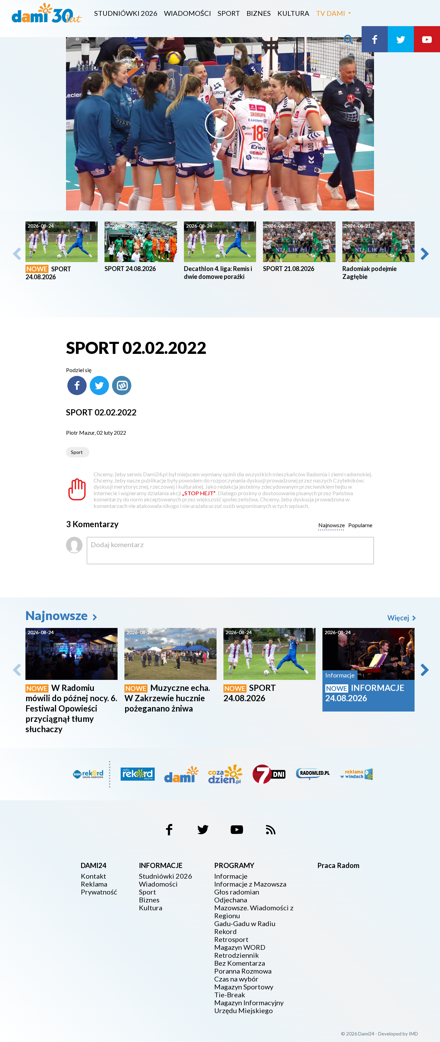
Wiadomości (187, 13)
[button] (424, 254)
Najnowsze (57, 615)
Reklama (94, 884)
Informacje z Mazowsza (250, 884)
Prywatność (99, 892)
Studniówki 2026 (125, 13)
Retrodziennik (236, 955)
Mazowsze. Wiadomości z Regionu (254, 912)
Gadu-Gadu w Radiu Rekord (244, 927)
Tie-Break (229, 995)
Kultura (293, 13)
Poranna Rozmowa (243, 971)
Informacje (231, 876)
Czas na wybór (236, 979)
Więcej (398, 618)
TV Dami (330, 13)
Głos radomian (236, 892)
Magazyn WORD (239, 947)
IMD (413, 1033)
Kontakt (93, 876)
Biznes (258, 13)
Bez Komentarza (239, 963)
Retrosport (231, 939)
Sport (229, 13)
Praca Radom (338, 865)
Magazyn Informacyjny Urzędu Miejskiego (249, 1006)
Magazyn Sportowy (243, 987)
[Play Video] (220, 123)
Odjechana (230, 900)
